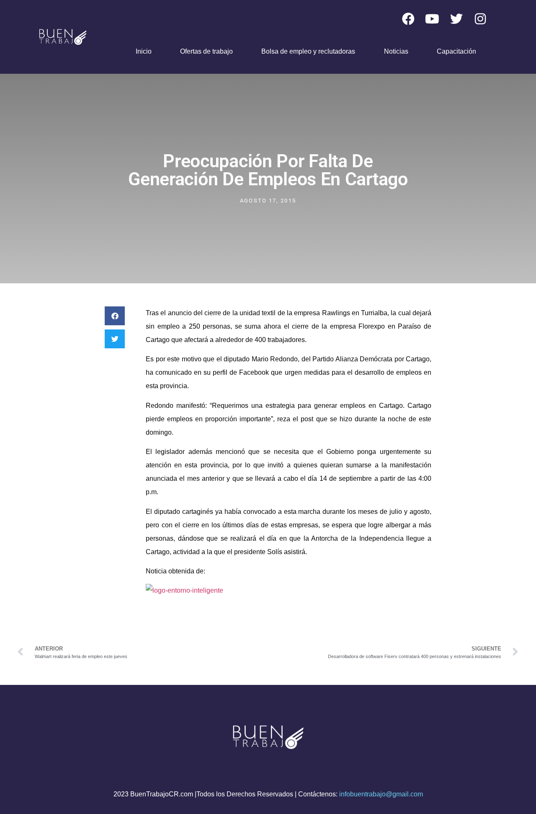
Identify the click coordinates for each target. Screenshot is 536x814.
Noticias (396, 51)
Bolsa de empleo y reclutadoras (308, 51)
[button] (115, 315)
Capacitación (456, 51)
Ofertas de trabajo (206, 51)
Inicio (144, 51)
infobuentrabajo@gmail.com (381, 794)
